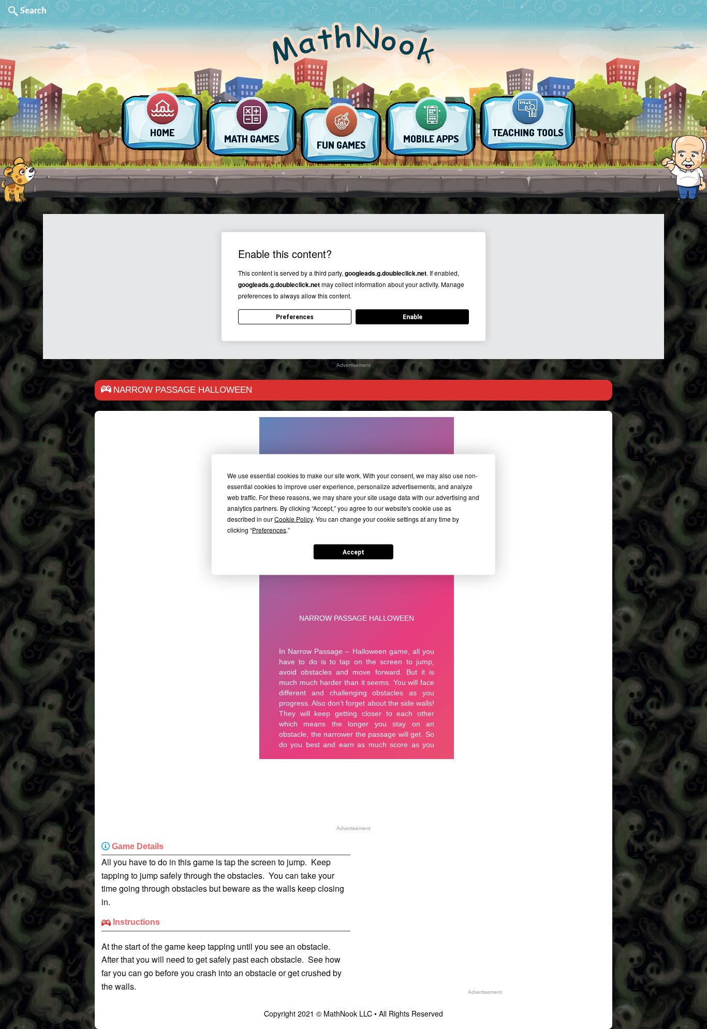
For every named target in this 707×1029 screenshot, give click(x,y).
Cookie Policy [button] (293, 518)
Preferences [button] (269, 529)
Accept (353, 551)
